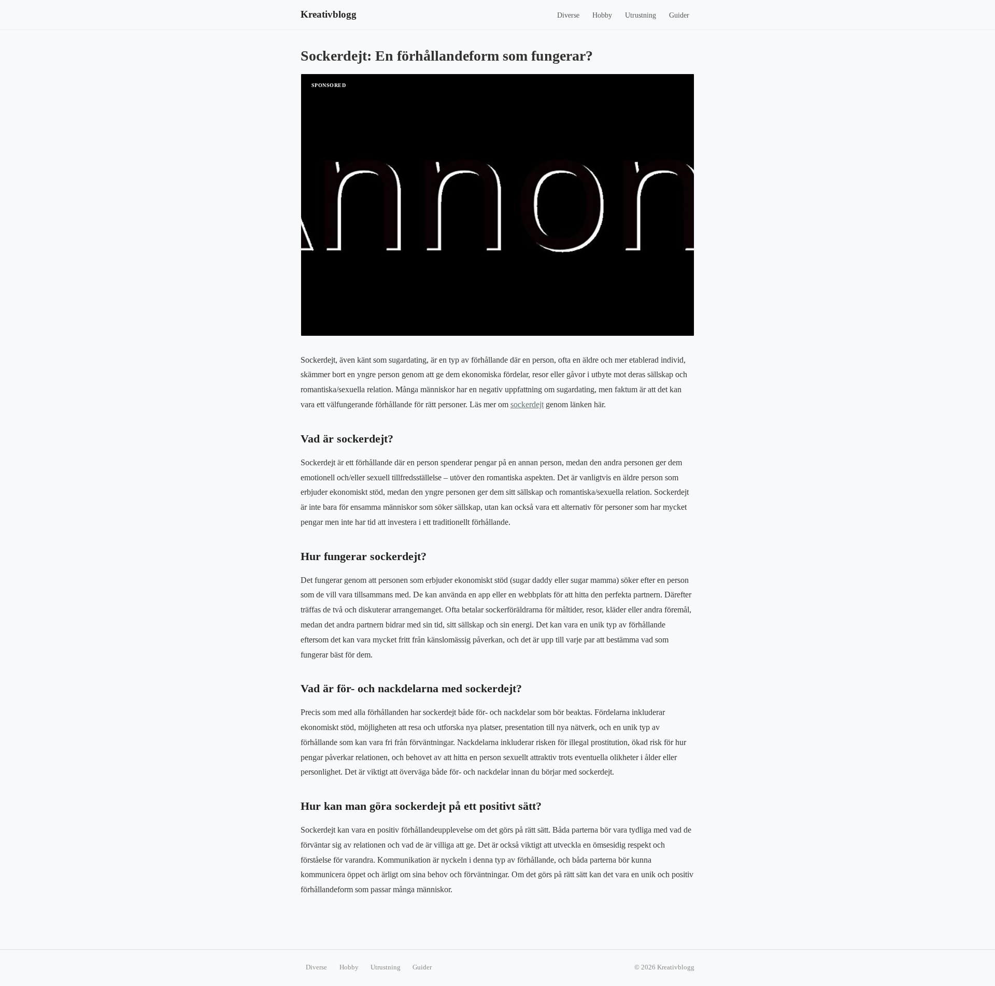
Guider (679, 15)
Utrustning (640, 15)
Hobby (602, 15)
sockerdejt (527, 404)
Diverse (568, 15)
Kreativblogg (329, 14)
